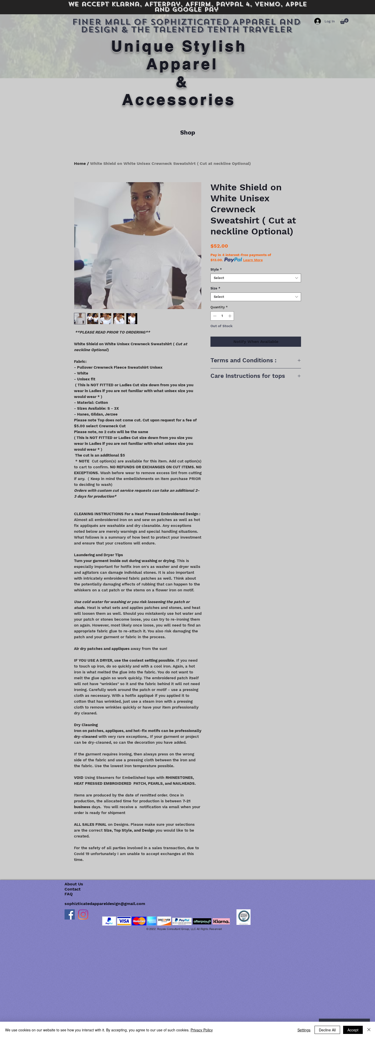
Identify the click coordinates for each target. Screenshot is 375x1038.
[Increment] (230, 316)
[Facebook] (70, 914)
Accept (352, 1029)
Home (80, 163)
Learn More (253, 260)
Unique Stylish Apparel (182, 55)
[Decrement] (214, 316)
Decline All (327, 1029)
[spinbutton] (222, 316)
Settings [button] (303, 1029)
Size (215, 288)
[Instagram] (83, 914)
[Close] (369, 1030)
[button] (344, 21)
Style (216, 269)
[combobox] (255, 278)
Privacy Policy (202, 1029)
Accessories (179, 99)
